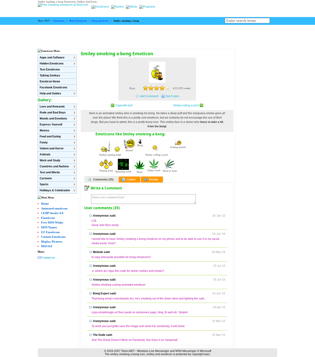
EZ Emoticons (50, 232)
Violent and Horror (52, 148)
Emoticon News (50, 81)
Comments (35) (103, 179)
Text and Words (50, 172)
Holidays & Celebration (55, 190)
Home (45, 203)
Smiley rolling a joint (186, 105)
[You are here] (100, 6)
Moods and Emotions (53, 118)
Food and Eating (50, 136)
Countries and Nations (54, 166)
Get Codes (172, 96)
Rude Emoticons (78, 21)
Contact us (48, 257)
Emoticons (59, 21)
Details (153, 179)
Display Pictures (51, 241)
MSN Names (49, 227)
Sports (44, 184)
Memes (44, 130)
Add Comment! (149, 96)
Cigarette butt (124, 105)
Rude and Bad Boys (53, 112)
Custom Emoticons (53, 236)
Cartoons (46, 178)
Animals (45, 154)
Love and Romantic (52, 106)
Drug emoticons (100, 21)
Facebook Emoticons (53, 87)
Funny (44, 142)
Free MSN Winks (52, 222)
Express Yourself (51, 124)
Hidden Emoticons (52, 63)
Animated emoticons (54, 208)
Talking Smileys (50, 75)
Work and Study (50, 160)
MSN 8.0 (46, 246)
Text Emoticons (50, 69)
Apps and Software (52, 57)
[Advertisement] (157, 35)
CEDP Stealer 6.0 (52, 213)
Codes (131, 179)
